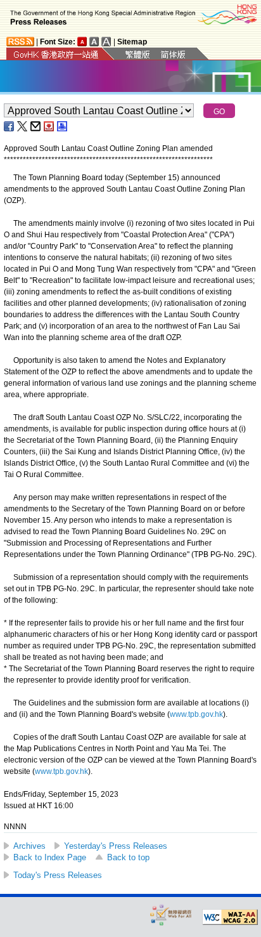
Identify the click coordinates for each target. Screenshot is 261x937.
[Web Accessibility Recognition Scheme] (171, 914)
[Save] (49, 126)
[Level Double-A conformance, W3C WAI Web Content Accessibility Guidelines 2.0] (230, 917)
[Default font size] (82, 41)
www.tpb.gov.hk (196, 714)
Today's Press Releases (57, 875)
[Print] (62, 126)
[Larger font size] (94, 41)
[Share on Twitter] (23, 126)
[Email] (36, 126)
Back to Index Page (49, 857)
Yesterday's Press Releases (115, 846)
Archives (29, 846)
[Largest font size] (106, 41)
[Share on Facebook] (9, 126)
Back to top (128, 857)
